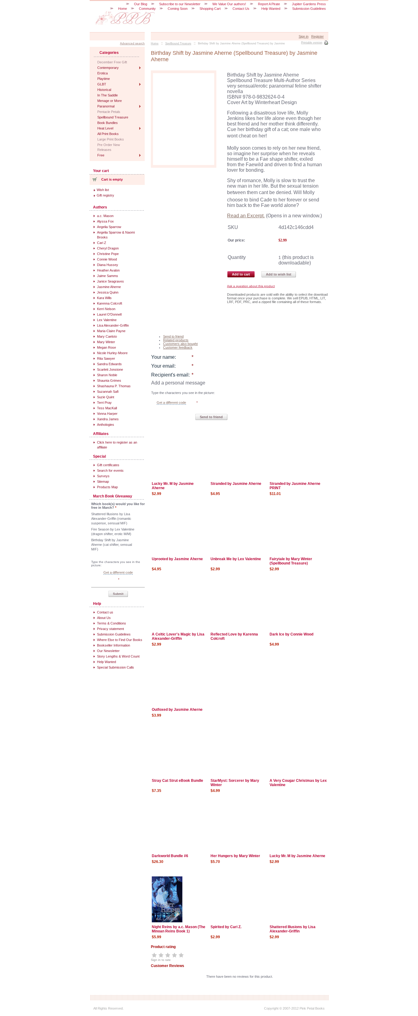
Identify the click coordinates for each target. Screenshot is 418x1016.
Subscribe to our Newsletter (179, 4)
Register (317, 36)
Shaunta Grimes (109, 380)
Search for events (110, 470)
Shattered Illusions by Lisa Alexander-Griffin (292, 929)
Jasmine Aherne (109, 287)
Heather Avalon (108, 270)
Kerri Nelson (106, 309)
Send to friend (173, 336)
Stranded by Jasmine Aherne (236, 484)
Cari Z (101, 243)
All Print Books (108, 134)
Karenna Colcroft (109, 303)
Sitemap (103, 481)
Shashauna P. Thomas (114, 386)
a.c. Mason (105, 216)
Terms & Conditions (111, 623)
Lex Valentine (107, 320)
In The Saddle (107, 95)
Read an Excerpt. (246, 215)
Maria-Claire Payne (111, 331)
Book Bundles (107, 123)
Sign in (303, 36)
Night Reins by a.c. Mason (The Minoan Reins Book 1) (178, 929)
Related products (175, 340)
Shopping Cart (210, 8)
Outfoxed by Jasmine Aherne (177, 709)
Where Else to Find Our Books (119, 640)
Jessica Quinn (107, 292)
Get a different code (171, 402)
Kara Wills (104, 298)
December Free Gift (112, 62)
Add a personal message (178, 382)
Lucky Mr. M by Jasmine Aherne (297, 856)
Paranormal (105, 106)
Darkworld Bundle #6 (170, 856)
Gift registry (105, 195)
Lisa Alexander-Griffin (113, 325)
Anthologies (105, 424)
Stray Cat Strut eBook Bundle (177, 780)
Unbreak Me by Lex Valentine (236, 559)
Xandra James (108, 419)
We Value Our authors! (229, 4)
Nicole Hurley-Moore (112, 353)
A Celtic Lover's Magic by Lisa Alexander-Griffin (178, 636)
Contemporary (108, 67)
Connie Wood (107, 259)
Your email (162, 366)
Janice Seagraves (110, 281)
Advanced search (132, 43)
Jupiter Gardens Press (309, 4)
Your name (163, 357)
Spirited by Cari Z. (226, 927)
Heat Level (105, 128)
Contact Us (241, 8)
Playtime (103, 79)
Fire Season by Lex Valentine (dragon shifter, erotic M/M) (112, 531)
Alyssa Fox (105, 221)
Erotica (102, 73)
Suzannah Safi (107, 391)
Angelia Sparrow (109, 227)
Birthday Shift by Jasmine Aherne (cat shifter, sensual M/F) (111, 544)
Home (122, 8)
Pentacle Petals (108, 112)
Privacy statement (110, 629)
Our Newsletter (108, 651)
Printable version (311, 42)
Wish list (103, 190)
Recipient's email (169, 374)
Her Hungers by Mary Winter (235, 856)
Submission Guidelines (114, 634)
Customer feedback (177, 347)
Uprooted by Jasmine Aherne (177, 559)
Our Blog (140, 4)
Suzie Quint (105, 397)
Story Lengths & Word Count (118, 656)
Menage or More (109, 101)
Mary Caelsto (107, 336)
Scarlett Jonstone (110, 369)
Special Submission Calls (115, 667)
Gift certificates (108, 465)
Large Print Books (110, 139)
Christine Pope (108, 254)
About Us (104, 618)
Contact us (105, 612)
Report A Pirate (269, 4)
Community (147, 8)
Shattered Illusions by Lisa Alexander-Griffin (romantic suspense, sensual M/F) (111, 518)
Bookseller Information (113, 645)
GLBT (101, 84)
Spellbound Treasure (112, 117)
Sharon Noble (107, 375)
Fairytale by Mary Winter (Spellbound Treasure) (291, 561)
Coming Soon (178, 8)
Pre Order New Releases (108, 147)
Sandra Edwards (109, 364)
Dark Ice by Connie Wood (291, 634)
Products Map (107, 487)
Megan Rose (106, 347)
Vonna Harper (107, 413)
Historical (104, 90)
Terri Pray (104, 402)
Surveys (103, 476)
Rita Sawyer (106, 358)
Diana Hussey (107, 265)
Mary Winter (106, 342)
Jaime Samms (107, 276)
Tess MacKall (107, 408)
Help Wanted (106, 662)
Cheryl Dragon (108, 248)
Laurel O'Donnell (109, 314)
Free (100, 155)
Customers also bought (180, 344)
